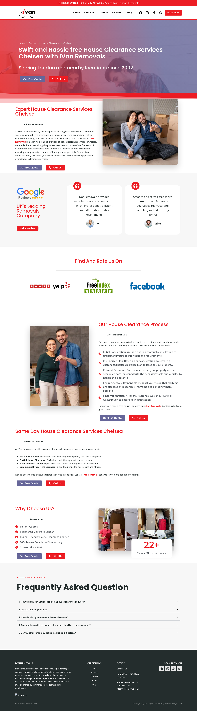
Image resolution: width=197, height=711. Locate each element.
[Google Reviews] (161, 13)
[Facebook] (141, 13)
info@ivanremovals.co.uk (128, 688)
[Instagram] (147, 13)
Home (76, 12)
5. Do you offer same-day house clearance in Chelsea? (47, 632)
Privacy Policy (138, 704)
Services (94, 672)
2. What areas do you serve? (33, 609)
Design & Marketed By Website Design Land (164, 704)
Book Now (173, 12)
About (104, 12)
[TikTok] (154, 13)
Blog (129, 12)
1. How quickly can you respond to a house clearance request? (52, 601)
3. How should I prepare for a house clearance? (43, 617)
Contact (117, 12)
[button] (98, 602)
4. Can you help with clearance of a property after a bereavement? (55, 625)
